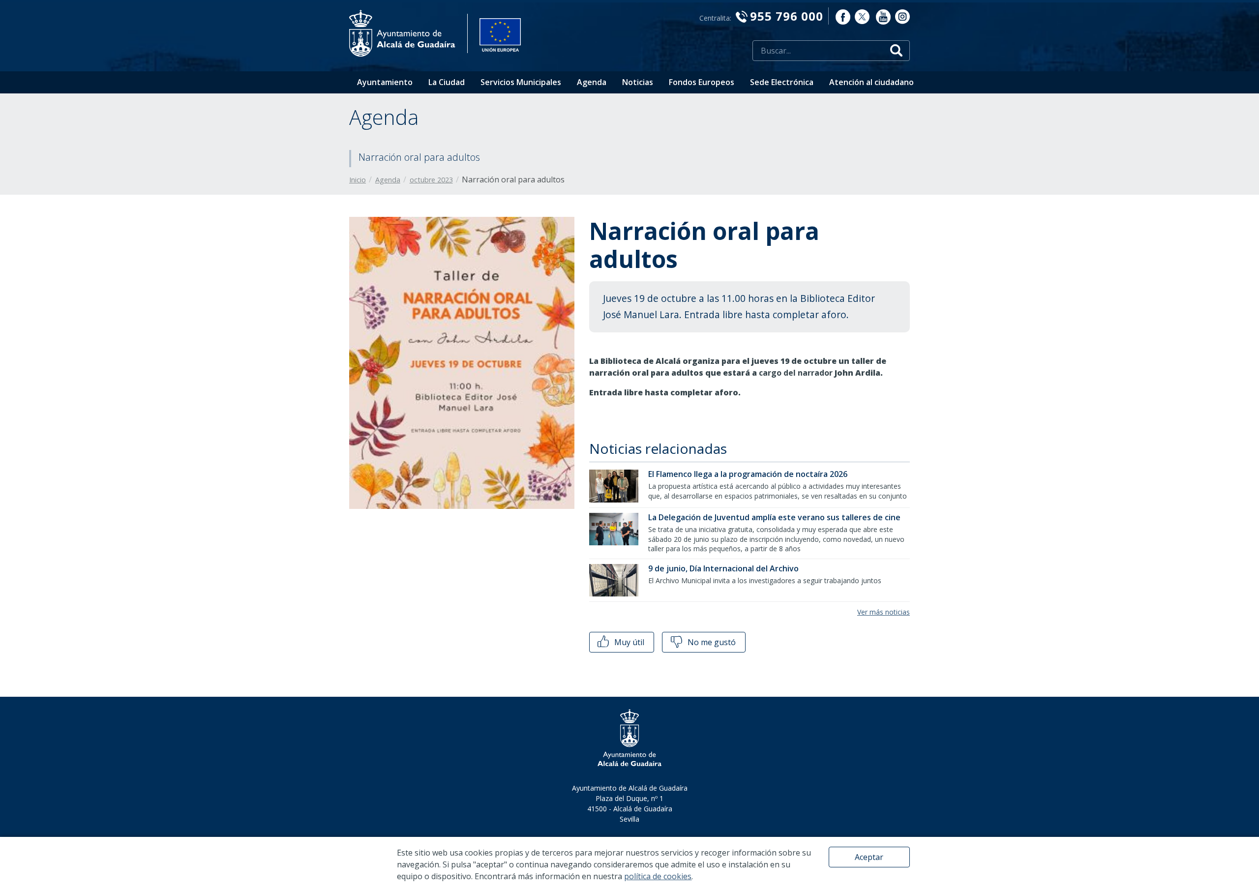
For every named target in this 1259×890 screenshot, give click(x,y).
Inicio (357, 179)
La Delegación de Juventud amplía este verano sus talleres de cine (774, 517)
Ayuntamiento (385, 82)
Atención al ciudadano (871, 82)
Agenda (591, 82)
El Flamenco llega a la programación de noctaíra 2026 (747, 474)
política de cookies (657, 876)
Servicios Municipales (520, 82)
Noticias (637, 82)
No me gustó (711, 642)
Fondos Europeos (701, 82)
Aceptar (869, 857)
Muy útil (628, 642)
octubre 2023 (431, 179)
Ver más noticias (883, 612)
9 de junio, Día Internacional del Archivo (723, 568)
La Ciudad (446, 82)
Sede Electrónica (781, 82)
